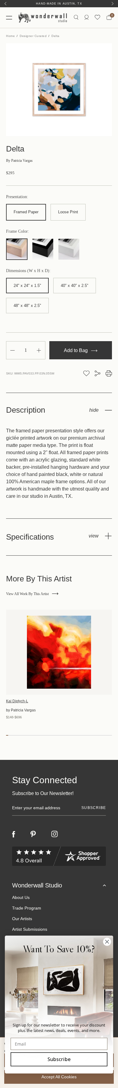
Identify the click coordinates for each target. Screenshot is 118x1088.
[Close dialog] (107, 941)
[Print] (109, 373)
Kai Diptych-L (17, 701)
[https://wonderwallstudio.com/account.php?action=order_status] (86, 17)
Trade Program (26, 908)
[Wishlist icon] (97, 17)
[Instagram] (54, 834)
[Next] (112, 3)
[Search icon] (76, 17)
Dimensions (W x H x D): (28, 270)
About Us (21, 897)
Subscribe (59, 1059)
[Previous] (5, 3)
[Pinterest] (33, 834)
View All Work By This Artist (27, 594)
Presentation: (17, 196)
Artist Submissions (29, 929)
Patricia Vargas (19, 160)
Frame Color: (17, 231)
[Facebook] (13, 834)
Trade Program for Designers (59, 3)
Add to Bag (76, 350)
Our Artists (22, 918)
